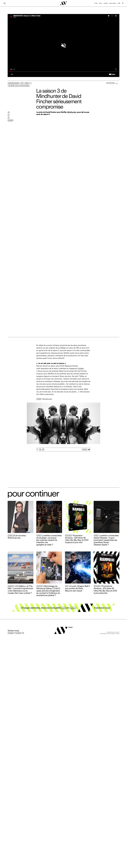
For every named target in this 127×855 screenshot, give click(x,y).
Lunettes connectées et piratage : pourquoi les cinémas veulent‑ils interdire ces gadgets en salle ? (49, 540)
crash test (39, 586)
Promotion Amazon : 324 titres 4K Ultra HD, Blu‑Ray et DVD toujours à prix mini (76, 539)
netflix (26, 83)
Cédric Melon (111, 82)
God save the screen (115, 632)
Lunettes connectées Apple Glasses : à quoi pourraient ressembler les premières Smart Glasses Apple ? (106, 540)
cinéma (39, 535)
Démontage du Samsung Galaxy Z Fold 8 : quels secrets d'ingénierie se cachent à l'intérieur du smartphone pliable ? (48, 590)
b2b (119, 3)
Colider (80, 368)
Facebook (18, 633)
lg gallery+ (11, 586)
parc (67, 586)
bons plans (112, 3)
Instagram (11, 633)
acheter (39, 399)
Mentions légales (111, 633)
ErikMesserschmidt (13, 83)
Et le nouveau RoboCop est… (17, 537)
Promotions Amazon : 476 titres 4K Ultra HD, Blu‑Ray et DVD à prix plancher (105, 589)
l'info (96, 3)
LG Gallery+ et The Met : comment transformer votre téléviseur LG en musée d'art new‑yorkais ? (20, 589)
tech (100, 3)
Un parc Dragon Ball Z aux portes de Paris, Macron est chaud (77, 588)
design (96, 535)
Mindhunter (71, 112)
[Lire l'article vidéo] (106, 517)
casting (10, 535)
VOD (22, 83)
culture (105, 3)
